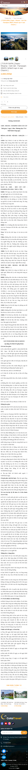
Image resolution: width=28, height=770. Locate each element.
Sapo (17, 768)
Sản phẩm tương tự (14, 685)
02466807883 (7, 742)
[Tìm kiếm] (25, 6)
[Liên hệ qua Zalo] (4, 757)
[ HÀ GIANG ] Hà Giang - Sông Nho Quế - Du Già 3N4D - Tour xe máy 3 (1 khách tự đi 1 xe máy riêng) (20, 703)
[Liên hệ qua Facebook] (4, 751)
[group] (14, 41)
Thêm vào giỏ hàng (14, 107)
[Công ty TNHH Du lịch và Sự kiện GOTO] (14, 11)
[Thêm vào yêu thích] (4, 97)
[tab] (8, 117)
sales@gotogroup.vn (8, 746)
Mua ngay (14, 112)
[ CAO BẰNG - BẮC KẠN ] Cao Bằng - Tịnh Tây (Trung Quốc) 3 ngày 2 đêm (7, 703)
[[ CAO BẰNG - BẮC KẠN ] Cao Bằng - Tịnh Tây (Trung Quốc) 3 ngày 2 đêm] (7, 694)
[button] (25, 696)
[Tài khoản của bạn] (21, 2)
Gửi (24, 732)
